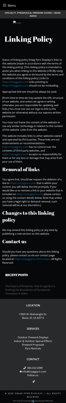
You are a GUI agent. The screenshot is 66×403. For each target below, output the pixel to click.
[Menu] (4, 5)
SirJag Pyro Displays (29, 393)
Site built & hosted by (33, 400)
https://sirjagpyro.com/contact (32, 259)
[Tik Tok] (34, 381)
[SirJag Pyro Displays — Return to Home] (33, 23)
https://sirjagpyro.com (15, 82)
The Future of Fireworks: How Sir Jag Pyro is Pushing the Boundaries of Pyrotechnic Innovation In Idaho (30, 289)
